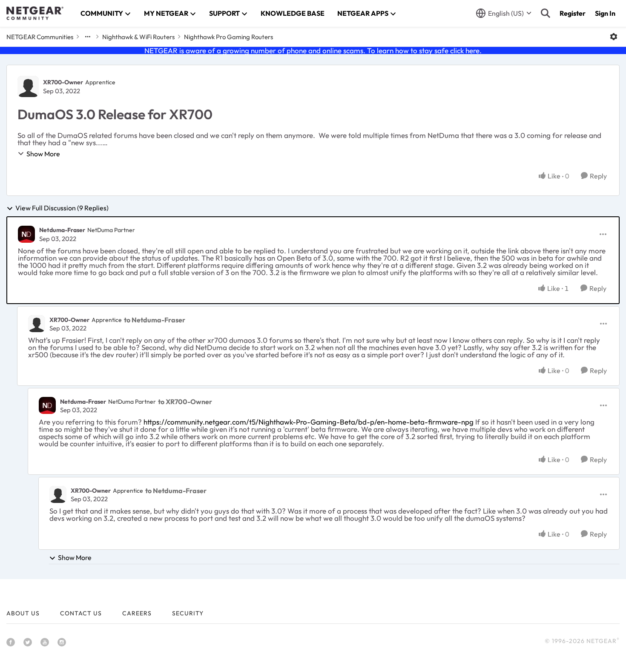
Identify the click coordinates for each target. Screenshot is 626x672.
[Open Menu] (614, 37)
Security (188, 613)
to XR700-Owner (185, 401)
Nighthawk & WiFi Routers (138, 37)
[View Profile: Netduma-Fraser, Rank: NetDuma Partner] (26, 234)
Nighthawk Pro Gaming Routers (228, 37)
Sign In (605, 13)
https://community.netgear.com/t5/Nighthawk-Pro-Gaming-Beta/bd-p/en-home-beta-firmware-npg (309, 421)
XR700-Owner (63, 82)
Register (573, 13)
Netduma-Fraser (62, 230)
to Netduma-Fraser (154, 319)
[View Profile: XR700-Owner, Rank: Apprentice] (28, 86)
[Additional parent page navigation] (88, 37)
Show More (43, 153)
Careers (137, 613)
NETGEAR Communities (39, 37)
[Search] (545, 13)
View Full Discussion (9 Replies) (62, 208)
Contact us (81, 613)
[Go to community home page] (34, 13)
